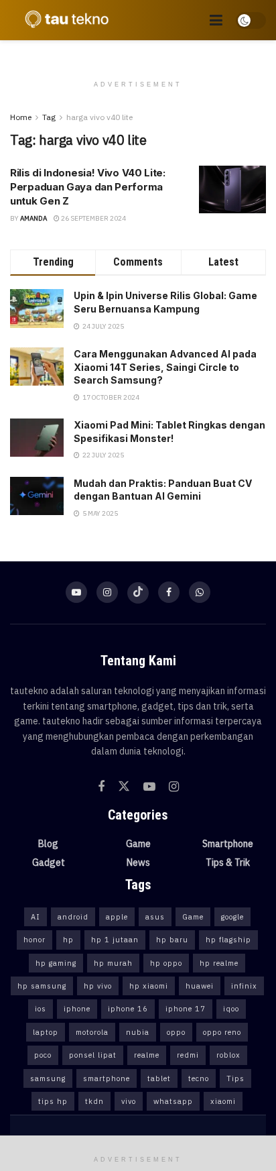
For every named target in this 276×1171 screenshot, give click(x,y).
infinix (244, 986)
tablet (159, 1078)
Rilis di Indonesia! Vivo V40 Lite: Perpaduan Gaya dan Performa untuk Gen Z (87, 186)
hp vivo (98, 986)
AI (35, 917)
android (73, 917)
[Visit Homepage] (63, 20)
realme (146, 1055)
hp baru (172, 939)
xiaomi (223, 1101)
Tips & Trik (228, 862)
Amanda (33, 218)
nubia (137, 1032)
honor (34, 939)
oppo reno (222, 1032)
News (138, 862)
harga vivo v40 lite (99, 117)
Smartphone (227, 844)
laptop (45, 1032)
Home (20, 117)
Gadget (48, 862)
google (232, 917)
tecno (198, 1078)
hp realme (219, 963)
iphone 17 (185, 1008)
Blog (48, 844)
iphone (77, 1008)
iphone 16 (128, 1008)
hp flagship (228, 939)
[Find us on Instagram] (107, 592)
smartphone (106, 1078)
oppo (176, 1032)
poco (43, 1055)
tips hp (53, 1101)
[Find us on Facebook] (169, 592)
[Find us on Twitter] (124, 787)
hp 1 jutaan (115, 939)
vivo (128, 1101)
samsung (48, 1078)
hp (68, 939)
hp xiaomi (148, 986)
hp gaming (56, 963)
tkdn (94, 1101)
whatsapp (173, 1101)
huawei (200, 986)
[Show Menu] (216, 20)
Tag (49, 117)
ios (40, 1008)
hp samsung (41, 986)
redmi (188, 1055)
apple (117, 917)
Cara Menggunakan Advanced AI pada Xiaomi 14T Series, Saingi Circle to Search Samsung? (165, 367)
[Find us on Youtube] (76, 592)
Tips (235, 1078)
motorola (92, 1032)
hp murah (113, 963)
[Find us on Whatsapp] (199, 592)
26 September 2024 (93, 218)
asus (155, 917)
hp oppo (166, 963)
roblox (228, 1055)
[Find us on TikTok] (138, 593)
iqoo (231, 1008)
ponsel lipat (93, 1055)
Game (138, 844)
